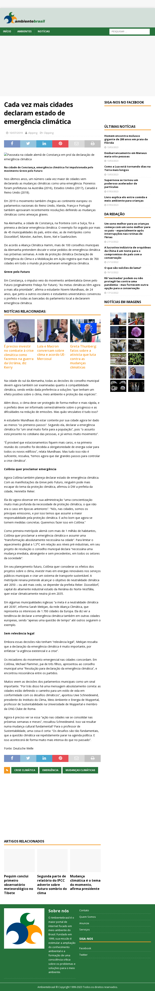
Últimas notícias (119, 126)
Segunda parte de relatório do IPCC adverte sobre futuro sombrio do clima (52, 884)
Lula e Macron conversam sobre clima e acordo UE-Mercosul (51, 352)
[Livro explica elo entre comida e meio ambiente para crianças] (118, 345)
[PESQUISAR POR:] (129, 31)
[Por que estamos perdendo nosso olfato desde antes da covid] (118, 372)
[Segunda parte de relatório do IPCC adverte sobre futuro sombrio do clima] (52, 860)
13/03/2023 (112, 147)
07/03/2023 (112, 191)
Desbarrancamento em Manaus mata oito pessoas (125, 154)
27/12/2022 (112, 241)
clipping (32, 133)
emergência (50, 770)
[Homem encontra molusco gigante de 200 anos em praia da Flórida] (118, 319)
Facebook (85, 948)
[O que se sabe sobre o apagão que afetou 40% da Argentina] (136, 386)
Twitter (83, 954)
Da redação (114, 214)
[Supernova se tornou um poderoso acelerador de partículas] (136, 332)
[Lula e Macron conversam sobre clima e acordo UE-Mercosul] (52, 330)
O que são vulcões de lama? (122, 268)
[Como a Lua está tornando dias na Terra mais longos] (118, 332)
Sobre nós (58, 911)
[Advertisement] (77, 66)
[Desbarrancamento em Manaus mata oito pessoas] (136, 319)
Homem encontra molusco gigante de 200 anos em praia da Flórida (126, 139)
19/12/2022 (112, 272)
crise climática (24, 770)
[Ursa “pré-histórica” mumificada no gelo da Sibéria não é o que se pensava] (136, 345)
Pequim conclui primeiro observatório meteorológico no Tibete (18, 884)
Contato (84, 910)
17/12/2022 (112, 292)
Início (7, 31)
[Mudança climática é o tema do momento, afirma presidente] (85, 860)
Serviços (84, 929)
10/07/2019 (16, 133)
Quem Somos (87, 917)
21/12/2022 (112, 262)
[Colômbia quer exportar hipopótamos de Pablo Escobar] (118, 359)
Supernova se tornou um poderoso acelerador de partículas (121, 183)
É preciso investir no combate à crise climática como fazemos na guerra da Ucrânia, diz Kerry (19, 356)
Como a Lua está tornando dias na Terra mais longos (127, 168)
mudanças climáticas (80, 770)
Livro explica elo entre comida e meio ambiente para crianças (125, 198)
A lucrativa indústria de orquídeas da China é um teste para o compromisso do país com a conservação (127, 253)
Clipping (48, 133)
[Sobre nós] (24, 928)
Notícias (44, 31)
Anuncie (84, 923)
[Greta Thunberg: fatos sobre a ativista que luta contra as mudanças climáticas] (85, 330)
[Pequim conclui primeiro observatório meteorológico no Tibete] (19, 860)
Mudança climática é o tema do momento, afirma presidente (85, 882)
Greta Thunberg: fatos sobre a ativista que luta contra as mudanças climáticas (83, 356)
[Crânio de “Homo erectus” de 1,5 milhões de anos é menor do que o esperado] (118, 386)
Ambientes (24, 31)
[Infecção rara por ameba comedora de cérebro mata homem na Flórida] (136, 359)
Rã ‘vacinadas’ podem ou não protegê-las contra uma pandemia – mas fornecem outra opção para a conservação (126, 283)
